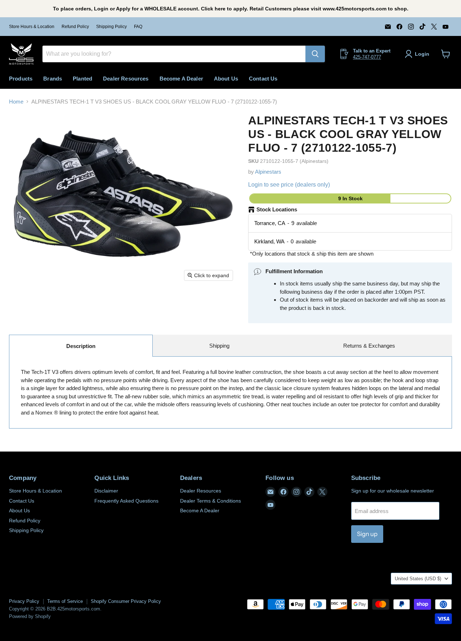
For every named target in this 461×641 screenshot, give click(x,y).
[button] (418, 54)
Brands (52, 78)
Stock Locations (276, 209)
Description (80, 346)
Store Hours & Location (31, 26)
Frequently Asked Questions (126, 501)
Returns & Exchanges (369, 346)
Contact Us (263, 78)
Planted (82, 78)
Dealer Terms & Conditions (210, 501)
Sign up (367, 533)
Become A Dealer (181, 78)
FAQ (138, 26)
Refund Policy (75, 26)
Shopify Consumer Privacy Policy (126, 601)
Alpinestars (268, 172)
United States (418, 578)
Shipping (219, 346)
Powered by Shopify (30, 616)
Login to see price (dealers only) (289, 185)
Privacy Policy (24, 601)
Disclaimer (106, 491)
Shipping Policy (111, 26)
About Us (226, 78)
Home (16, 102)
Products (20, 78)
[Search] (315, 54)
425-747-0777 (367, 57)
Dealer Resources (125, 78)
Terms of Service (65, 601)
